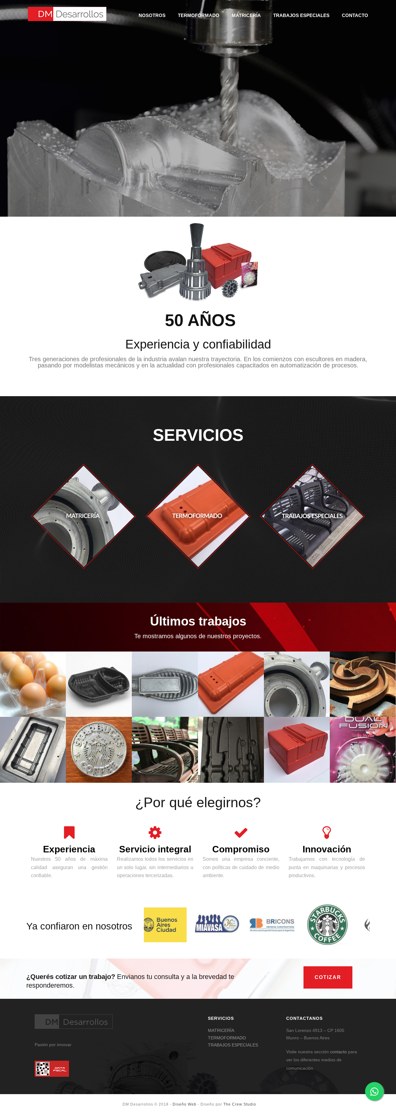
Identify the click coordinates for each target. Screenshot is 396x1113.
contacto (338, 1051)
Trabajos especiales (301, 15)
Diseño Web (184, 1104)
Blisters (363, 771)
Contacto (355, 15)
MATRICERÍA (221, 1030)
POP (231, 771)
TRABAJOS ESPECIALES (233, 1044)
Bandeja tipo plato (99, 695)
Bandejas (33, 705)
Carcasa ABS (231, 695)
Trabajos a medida (231, 705)
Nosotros (152, 15)
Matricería (246, 15)
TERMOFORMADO (227, 1037)
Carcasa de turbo (297, 695)
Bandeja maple (33, 695)
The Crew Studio (239, 1104)
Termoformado (198, 15)
